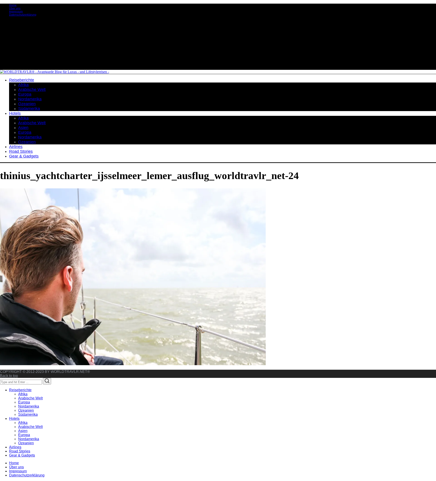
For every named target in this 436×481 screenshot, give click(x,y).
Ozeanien (26, 410)
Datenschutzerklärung (22, 14)
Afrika (22, 394)
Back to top (9, 376)
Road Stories (19, 451)
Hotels (14, 418)
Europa (24, 402)
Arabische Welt (30, 398)
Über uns (14, 8)
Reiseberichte (20, 390)
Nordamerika (28, 406)
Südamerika (28, 414)
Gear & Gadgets (22, 455)
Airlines (15, 447)
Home (13, 5)
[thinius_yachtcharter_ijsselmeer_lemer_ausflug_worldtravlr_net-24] (133, 364)
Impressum (16, 11)
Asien (22, 431)
